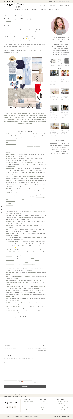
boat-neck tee (33, 115)
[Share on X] (1, 209)
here (41, 50)
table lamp (36, 119)
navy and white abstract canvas (36, 211)
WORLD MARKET (10, 310)
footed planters (19, 288)
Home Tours (43, 9)
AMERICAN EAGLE (11, 140)
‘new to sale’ (32, 225)
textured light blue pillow (28, 121)
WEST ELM (8, 302)
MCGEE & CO (9, 233)
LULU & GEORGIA (10, 221)
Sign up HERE (24, 294)
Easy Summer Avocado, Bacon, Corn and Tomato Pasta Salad (37, 348)
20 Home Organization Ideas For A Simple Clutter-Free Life (54, 81)
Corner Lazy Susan (62, 409)
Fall (42, 405)
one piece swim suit (16, 117)
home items (15, 135)
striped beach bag (40, 117)
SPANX (7, 276)
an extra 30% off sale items (22, 276)
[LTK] (15, 1)
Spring (42, 409)
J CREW (8, 194)
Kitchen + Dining (28, 401)
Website (36, 382)
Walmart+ (32, 290)
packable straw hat (16, 113)
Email (21, 381)
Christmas (43, 407)
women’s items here (37, 237)
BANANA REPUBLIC (11, 158)
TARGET (8, 280)
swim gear (14, 282)
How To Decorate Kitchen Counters (62, 1)
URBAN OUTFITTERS (11, 286)
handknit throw (22, 123)
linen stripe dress (15, 115)
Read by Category (53, 5)
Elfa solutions (31, 180)
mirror (7, 156)
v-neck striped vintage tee (29, 113)
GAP (7, 184)
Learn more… (64, 54)
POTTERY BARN (10, 260)
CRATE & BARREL (10, 176)
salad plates (7, 119)
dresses (19, 282)
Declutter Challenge (63, 401)
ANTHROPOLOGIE (11, 144)
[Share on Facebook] (1, 206)
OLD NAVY (8, 249)
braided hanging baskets (33, 146)
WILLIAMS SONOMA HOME (13, 306)
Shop (5, 21)
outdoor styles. (32, 272)
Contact (61, 5)
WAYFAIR (8, 298)
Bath (25, 403)
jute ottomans (9, 296)
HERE (28, 164)
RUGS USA (8, 268)
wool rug (29, 123)
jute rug (13, 270)
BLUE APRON (9, 162)
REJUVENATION (10, 264)
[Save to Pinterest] (1, 203)
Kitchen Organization (63, 407)
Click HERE (21, 245)
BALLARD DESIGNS (11, 154)
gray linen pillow (15, 121)
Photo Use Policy (28, 416)
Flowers (43, 401)
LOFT (7, 215)
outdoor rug (30, 172)
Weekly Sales (9, 21)
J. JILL (7, 192)
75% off (37, 260)
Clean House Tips (62, 405)
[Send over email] (1, 212)
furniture (8, 282)
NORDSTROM (9, 237)
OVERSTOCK (9, 256)
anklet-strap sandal (28, 117)
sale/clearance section (39, 286)
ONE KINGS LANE (10, 251)
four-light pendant (36, 135)
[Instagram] (7, 1)
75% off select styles (29, 264)
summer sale (19, 280)
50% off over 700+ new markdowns (33, 176)
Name (6, 381)
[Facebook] (5, 1)
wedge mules (24, 115)
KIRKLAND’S (9, 209)
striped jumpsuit (23, 217)
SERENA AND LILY (11, 272)
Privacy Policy (8, 416)
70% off (23, 302)
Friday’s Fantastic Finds (10, 347)
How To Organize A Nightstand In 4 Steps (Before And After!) (54, 116)
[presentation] (54, 73)
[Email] (12, 1)
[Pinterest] (10, 1)
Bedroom (26, 405)
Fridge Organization (63, 403)
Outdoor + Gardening (29, 407)
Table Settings (44, 403)
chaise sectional (40, 121)
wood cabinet (28, 119)
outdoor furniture (38, 280)
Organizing (50, 9)
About (45, 5)
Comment (7, 362)
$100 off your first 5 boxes (34, 162)
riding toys (25, 282)
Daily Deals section (38, 133)
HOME (41, 5)
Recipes (57, 9)
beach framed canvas (18, 119)
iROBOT (8, 188)
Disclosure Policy (18, 416)
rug (20, 170)
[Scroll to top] (3, 415)
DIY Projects (27, 409)
